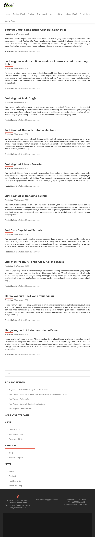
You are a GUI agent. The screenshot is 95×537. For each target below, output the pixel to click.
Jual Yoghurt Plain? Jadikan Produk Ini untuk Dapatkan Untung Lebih (46, 63)
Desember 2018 (16, 439)
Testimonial (42, 14)
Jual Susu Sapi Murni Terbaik (23, 230)
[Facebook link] (46, 523)
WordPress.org (15, 485)
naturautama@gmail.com (47, 499)
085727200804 (78, 502)
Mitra (59, 14)
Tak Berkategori (19, 51)
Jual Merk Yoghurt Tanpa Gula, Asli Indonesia (34, 261)
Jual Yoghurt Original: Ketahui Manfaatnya (32, 130)
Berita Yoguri (10, 21)
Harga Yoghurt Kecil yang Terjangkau (29, 296)
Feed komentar (15, 481)
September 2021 (16, 434)
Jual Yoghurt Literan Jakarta (23, 164)
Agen (51, 14)
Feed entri (13, 476)
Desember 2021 (16, 429)
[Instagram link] (49, 523)
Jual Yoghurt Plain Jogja (20, 98)
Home (7, 14)
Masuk (12, 471)
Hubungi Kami (71, 14)
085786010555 (82, 504)
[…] (80, 46)
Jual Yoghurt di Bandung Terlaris (26, 195)
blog (11, 452)
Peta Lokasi (85, 14)
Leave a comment (33, 51)
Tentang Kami (19, 14)
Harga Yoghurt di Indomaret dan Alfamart (32, 330)
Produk (31, 14)
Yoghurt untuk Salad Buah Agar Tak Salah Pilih (35, 29)
